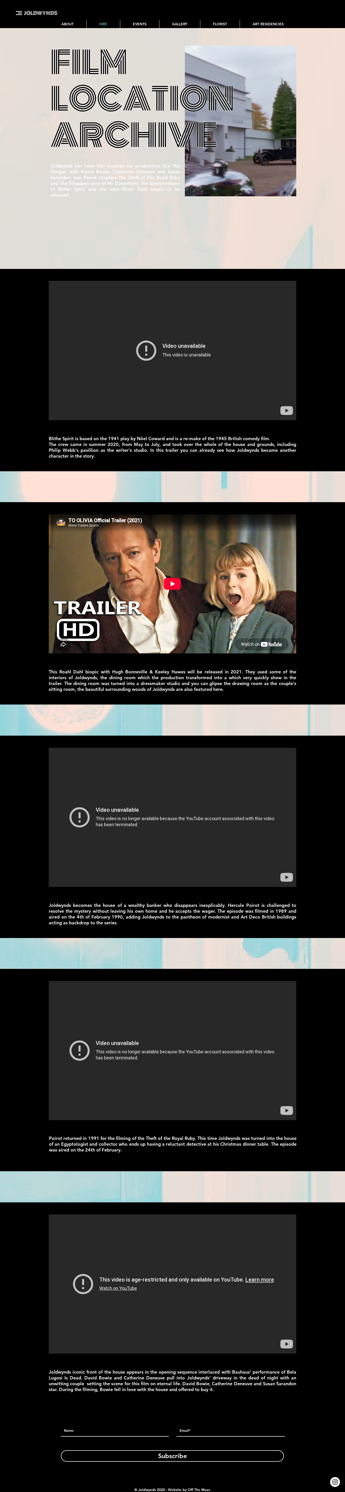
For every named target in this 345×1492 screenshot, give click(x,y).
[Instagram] (335, 1482)
